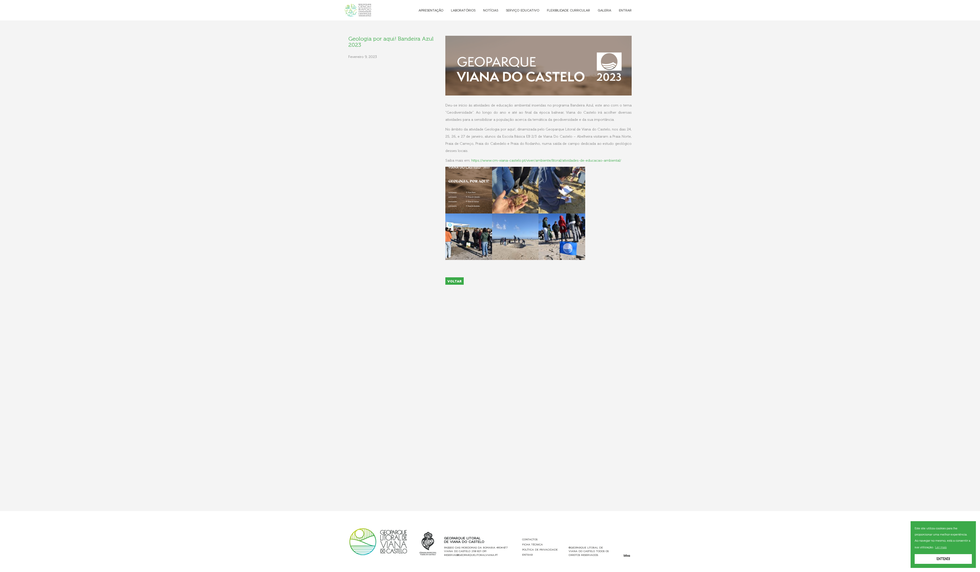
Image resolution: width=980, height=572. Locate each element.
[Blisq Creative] (627, 555)
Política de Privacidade (540, 549)
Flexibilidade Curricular (568, 10)
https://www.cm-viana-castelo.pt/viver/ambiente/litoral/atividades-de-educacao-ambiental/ (547, 160)
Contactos (529, 539)
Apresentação (431, 10)
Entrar (625, 10)
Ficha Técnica (532, 544)
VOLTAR (454, 281)
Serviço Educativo (522, 10)
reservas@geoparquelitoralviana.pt (471, 554)
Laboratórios (463, 10)
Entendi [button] (943, 559)
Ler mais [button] (941, 547)
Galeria (604, 10)
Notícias (490, 10)
